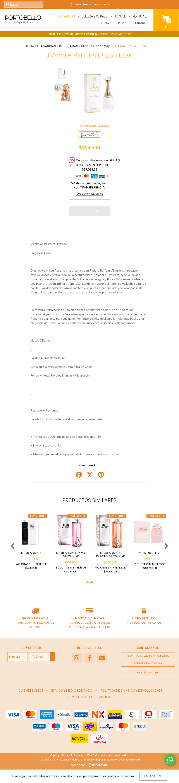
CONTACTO (140, 23)
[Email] (102, 658)
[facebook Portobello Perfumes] (89, 658)
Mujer (108, 46)
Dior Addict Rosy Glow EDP (71, 554)
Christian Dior (91, 46)
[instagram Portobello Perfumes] (77, 658)
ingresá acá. (103, 759)
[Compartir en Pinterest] (101, 475)
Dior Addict (31, 553)
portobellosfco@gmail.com (147, 662)
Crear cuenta (82, 4)
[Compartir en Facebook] (79, 475)
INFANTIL (120, 16)
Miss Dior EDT (150, 553)
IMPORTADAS (68, 46)
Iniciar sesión (101, 4)
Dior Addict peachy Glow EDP (110, 554)
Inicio (30, 46)
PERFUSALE (139, 16)
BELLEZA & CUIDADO (94, 16)
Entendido (153, 776)
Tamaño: (94, 125)
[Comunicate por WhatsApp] (170, 760)
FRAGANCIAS (66, 16)
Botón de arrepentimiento (126, 759)
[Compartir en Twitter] (90, 475)
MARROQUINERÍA (115, 23)
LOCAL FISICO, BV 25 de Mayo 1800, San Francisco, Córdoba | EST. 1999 (89, 34)
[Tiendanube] (90, 766)
